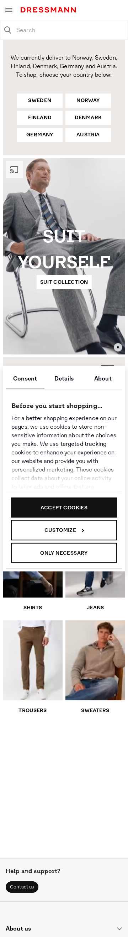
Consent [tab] (25, 378)
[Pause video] (118, 347)
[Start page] (49, 9)
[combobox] (70, 30)
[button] (22, 887)
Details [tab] (64, 378)
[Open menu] (8, 10)
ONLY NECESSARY (64, 552)
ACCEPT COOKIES (64, 507)
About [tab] (103, 378)
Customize (60, 530)
